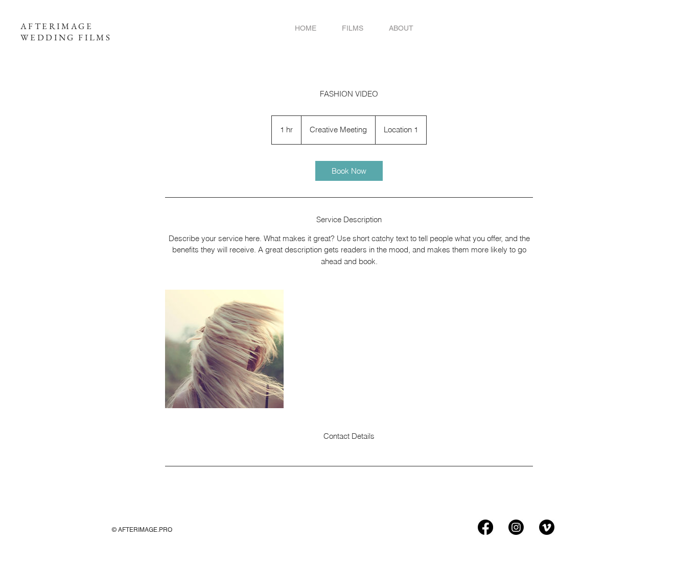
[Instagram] (516, 527)
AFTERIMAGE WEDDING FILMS (65, 31)
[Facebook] (485, 527)
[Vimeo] (546, 527)
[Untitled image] (224, 349)
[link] (349, 171)
